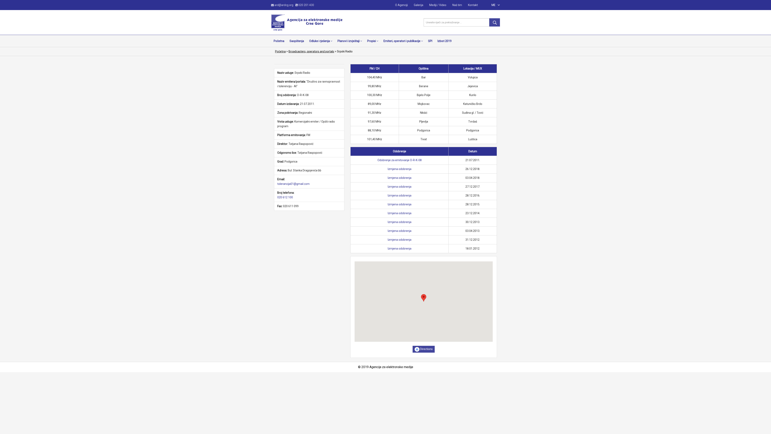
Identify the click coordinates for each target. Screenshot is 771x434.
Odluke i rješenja (319, 41)
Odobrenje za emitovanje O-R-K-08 (399, 160)
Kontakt (473, 5)
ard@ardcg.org (283, 5)
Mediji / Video (437, 5)
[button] (423, 298)
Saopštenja (297, 41)
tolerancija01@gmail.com (293, 183)
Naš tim (457, 5)
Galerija (418, 5)
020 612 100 (285, 197)
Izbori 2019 (445, 41)
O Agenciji (401, 5)
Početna (279, 41)
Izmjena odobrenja (399, 169)
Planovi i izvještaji (349, 41)
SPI (430, 41)
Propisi (371, 41)
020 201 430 (306, 5)
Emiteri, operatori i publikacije (402, 41)
